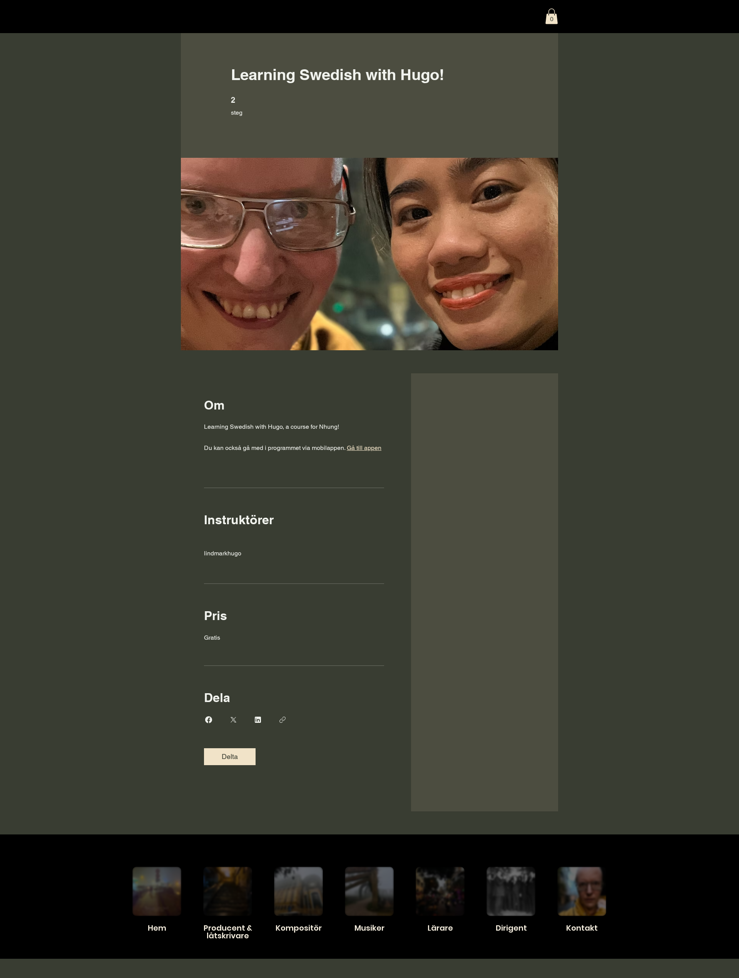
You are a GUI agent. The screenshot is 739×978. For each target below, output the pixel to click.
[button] (551, 16)
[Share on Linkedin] (257, 719)
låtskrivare (228, 935)
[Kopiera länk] (282, 719)
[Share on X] (233, 719)
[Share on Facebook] (208, 719)
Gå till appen (364, 447)
